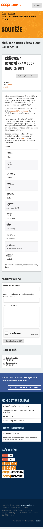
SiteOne (38, 521)
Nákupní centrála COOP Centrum (16, 406)
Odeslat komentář (14, 341)
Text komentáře (9, 305)
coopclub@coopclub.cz (19, 111)
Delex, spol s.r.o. (28, 505)
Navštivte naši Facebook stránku (24, 387)
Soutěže (11, 13)
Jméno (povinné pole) (11, 285)
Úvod (4, 13)
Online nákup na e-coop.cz (13, 420)
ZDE (23, 138)
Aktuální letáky (8, 416)
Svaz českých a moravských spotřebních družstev (18, 411)
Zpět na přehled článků (26, 76)
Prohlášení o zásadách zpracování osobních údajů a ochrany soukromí (20, 438)
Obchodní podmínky (11, 433)
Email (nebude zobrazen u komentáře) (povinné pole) (18, 295)
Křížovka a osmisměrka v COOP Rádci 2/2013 (19, 18)
